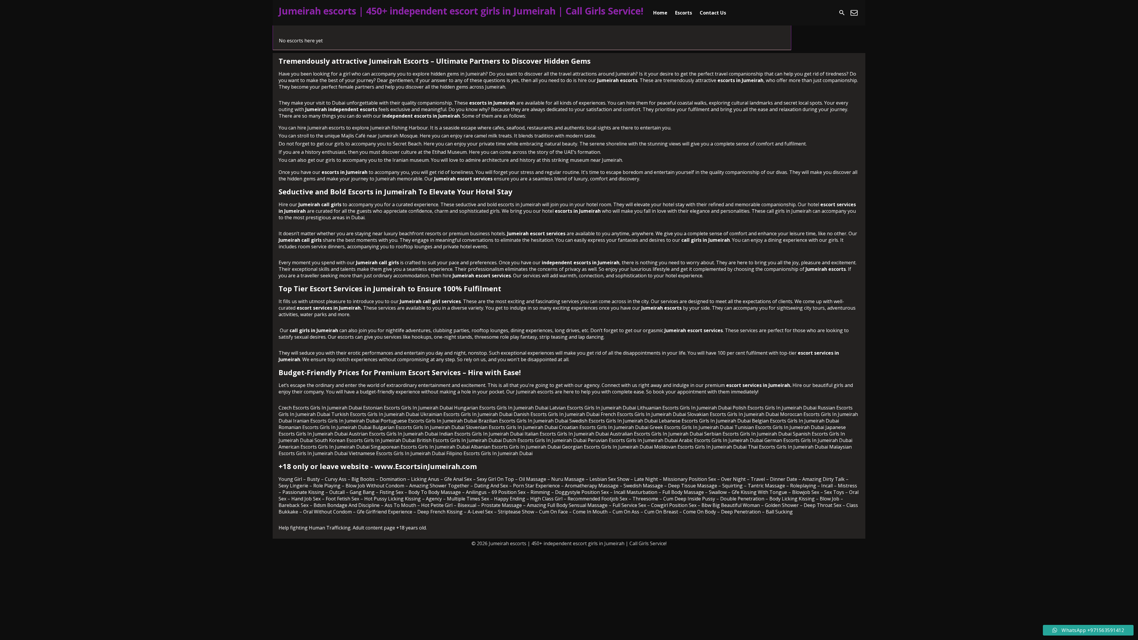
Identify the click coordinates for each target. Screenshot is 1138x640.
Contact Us (713, 12)
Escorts (683, 12)
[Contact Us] (854, 12)
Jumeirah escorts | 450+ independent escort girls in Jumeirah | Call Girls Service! (461, 10)
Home (660, 12)
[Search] (842, 12)
